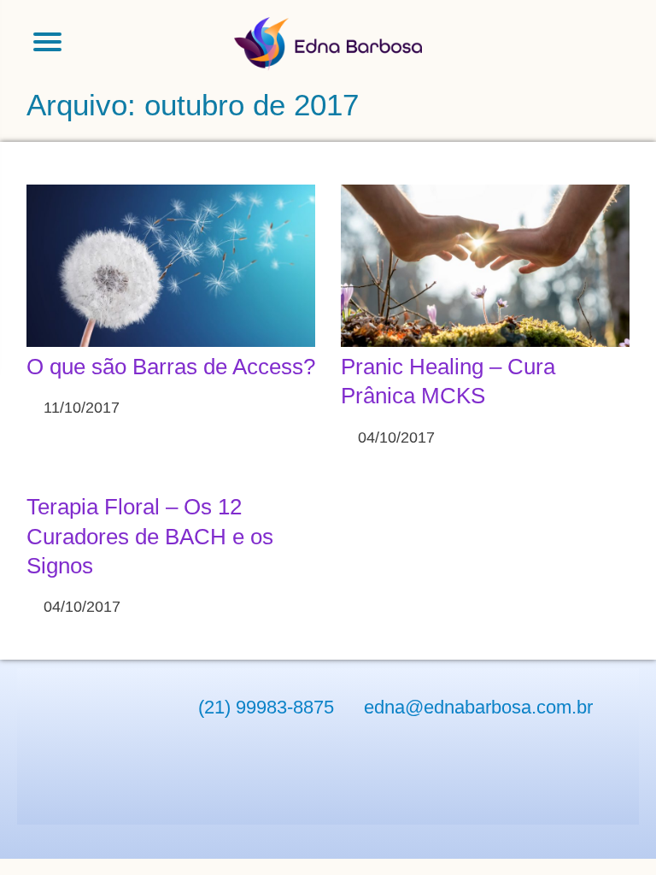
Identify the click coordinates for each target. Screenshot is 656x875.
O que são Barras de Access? (170, 366)
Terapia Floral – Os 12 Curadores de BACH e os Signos (149, 536)
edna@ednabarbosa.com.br (478, 707)
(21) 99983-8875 (266, 707)
